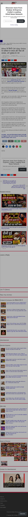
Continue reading (14, 24)
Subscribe (20, 21)
